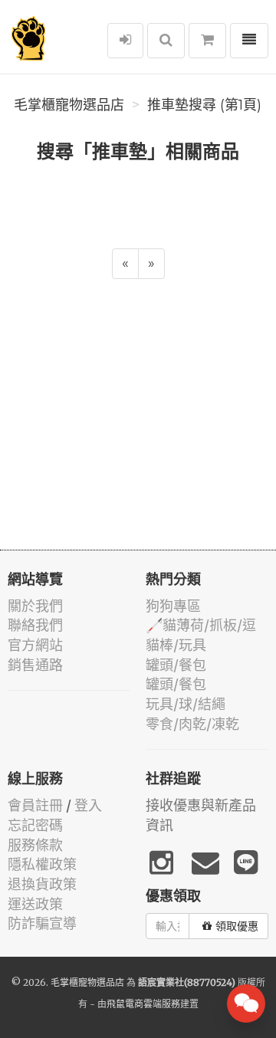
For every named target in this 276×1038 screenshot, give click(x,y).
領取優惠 (236, 926)
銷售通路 (35, 665)
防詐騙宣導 (42, 923)
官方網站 (35, 645)
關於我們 (35, 606)
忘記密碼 (35, 825)
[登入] (125, 40)
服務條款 (35, 845)
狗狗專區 (173, 606)
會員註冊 (35, 805)
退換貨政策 (42, 884)
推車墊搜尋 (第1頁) (204, 105)
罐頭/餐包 (176, 665)
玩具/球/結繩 (185, 704)
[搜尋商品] (166, 40)
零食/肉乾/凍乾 (192, 724)
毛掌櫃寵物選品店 (69, 105)
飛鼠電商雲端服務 (143, 1004)
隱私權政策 (42, 864)
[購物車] (207, 40)
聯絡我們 (35, 625)
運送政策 (35, 904)
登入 (88, 805)
